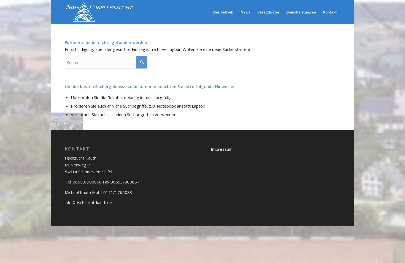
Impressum (222, 149)
